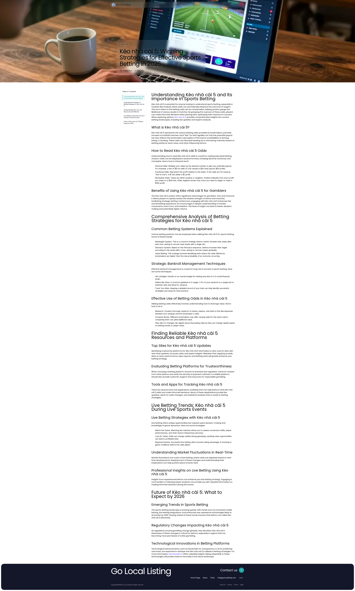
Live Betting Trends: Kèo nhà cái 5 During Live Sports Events (134, 116)
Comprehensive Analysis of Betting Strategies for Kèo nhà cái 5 (134, 104)
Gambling (124, 44)
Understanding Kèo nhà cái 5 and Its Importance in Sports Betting (134, 97)
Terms (236, 585)
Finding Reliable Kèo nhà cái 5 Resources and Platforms (133, 110)
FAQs (212, 578)
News (205, 578)
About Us (223, 585)
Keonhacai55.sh (175, 554)
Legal (241, 585)
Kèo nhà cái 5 (180, 117)
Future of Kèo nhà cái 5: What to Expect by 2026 (133, 122)
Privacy (230, 585)
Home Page (195, 578)
